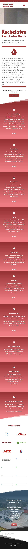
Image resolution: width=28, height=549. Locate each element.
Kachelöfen (14, 149)
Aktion (14, 95)
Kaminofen (14, 252)
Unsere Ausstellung (14, 114)
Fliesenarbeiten (14, 313)
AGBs (11, 545)
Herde (14, 217)
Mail (14, 525)
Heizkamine (14, 182)
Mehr (14, 133)
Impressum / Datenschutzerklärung (13, 543)
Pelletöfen (14, 280)
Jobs (15, 545)
